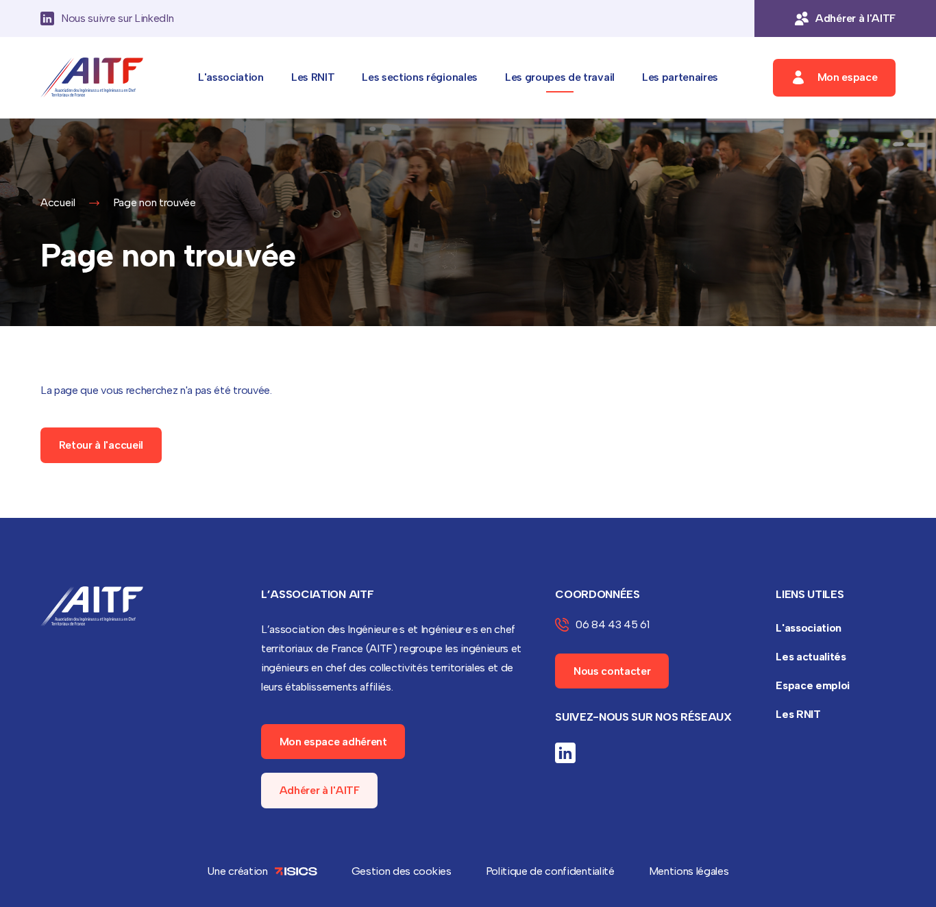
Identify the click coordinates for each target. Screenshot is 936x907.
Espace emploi (813, 685)
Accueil (57, 202)
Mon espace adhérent (333, 741)
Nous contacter (612, 671)
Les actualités (811, 656)
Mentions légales (689, 871)
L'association (231, 77)
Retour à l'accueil (101, 444)
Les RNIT (312, 77)
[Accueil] (91, 78)
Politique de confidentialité (550, 871)
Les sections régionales (420, 77)
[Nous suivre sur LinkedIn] (565, 753)
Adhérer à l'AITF (320, 790)
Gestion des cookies (402, 871)
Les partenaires (680, 77)
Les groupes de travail (560, 77)
